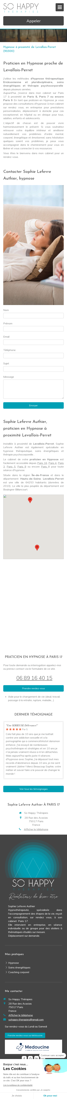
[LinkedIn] (36, 1058)
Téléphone (9, 350)
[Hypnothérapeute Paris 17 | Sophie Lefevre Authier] (21, 8)
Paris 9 (21, 466)
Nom (6, 310)
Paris (44, 466)
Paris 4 (52, 463)
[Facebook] (24, 1058)
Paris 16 (42, 463)
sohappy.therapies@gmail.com (26, 1019)
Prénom (7, 323)
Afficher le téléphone (36, 829)
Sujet (6, 363)
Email (6, 336)
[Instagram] (42, 1058)
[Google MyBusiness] (30, 1058)
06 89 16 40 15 (34, 678)
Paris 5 (11, 466)
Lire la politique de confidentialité (18, 1085)
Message (8, 376)
